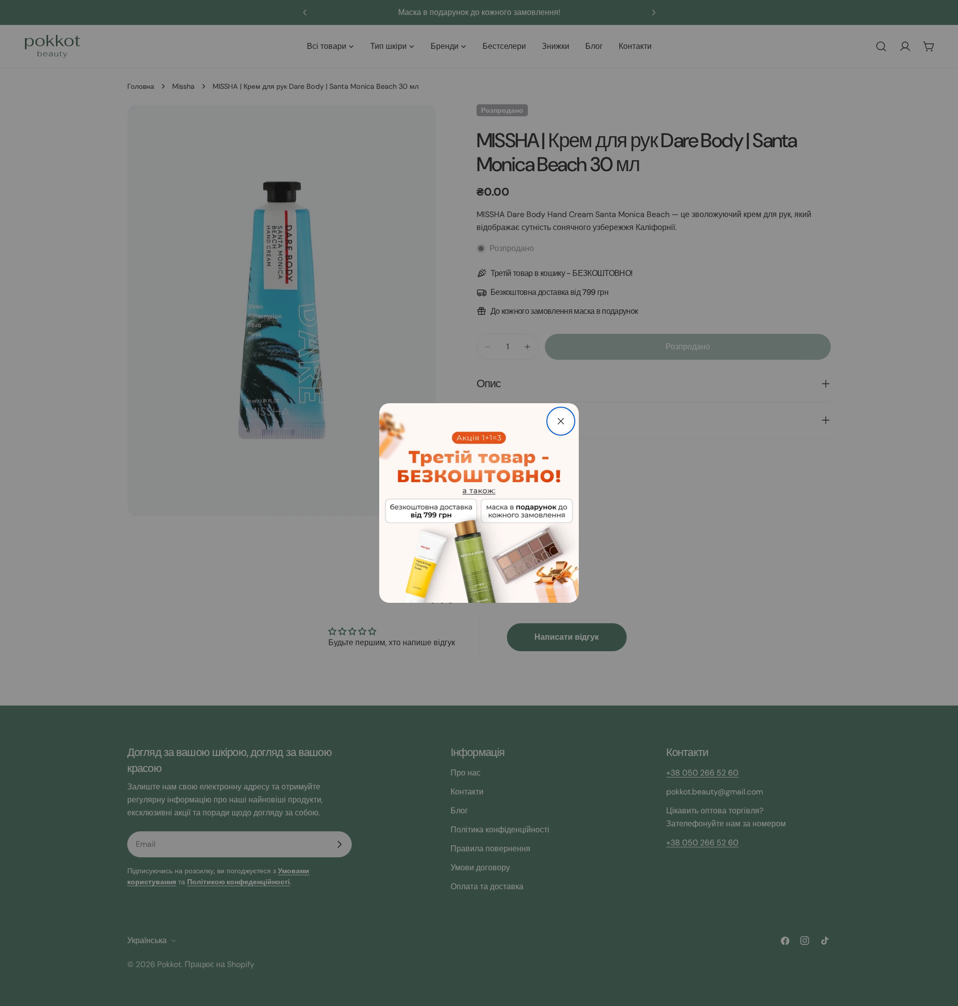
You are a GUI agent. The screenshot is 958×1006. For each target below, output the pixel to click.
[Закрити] (561, 421)
